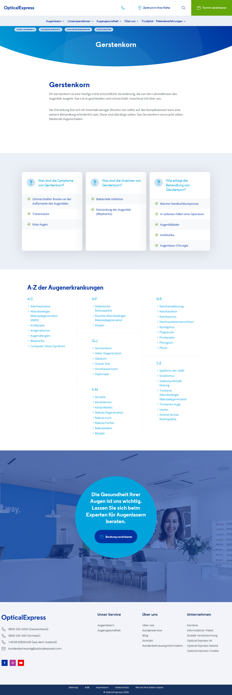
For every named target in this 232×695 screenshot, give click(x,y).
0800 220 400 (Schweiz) (24, 636)
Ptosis (163, 348)
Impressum (102, 687)
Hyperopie (102, 374)
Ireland (202, 646)
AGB (87, 687)
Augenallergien (40, 336)
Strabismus (166, 376)
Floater (99, 325)
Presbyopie (166, 337)
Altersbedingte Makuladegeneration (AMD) (44, 315)
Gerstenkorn (103, 348)
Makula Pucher (104, 423)
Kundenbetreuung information (162, 646)
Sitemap (73, 687)
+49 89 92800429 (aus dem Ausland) (32, 642)
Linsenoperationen (79, 21)
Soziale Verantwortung (202, 635)
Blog (145, 635)
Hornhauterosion (106, 369)
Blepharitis (37, 341)
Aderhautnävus (40, 306)
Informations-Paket (200, 630)
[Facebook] (5, 663)
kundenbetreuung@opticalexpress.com (34, 649)
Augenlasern (54, 21)
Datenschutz (122, 687)
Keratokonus (103, 402)
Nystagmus (166, 327)
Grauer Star (102, 364)
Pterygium (166, 342)
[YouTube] (21, 663)
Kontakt (147, 641)
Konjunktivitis (103, 407)
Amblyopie (37, 325)
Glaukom (101, 358)
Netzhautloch (168, 311)
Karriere (192, 625)
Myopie (100, 433)
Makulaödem (103, 428)
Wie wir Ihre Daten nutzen (149, 687)
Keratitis (100, 397)
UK (199, 641)
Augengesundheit (107, 21)
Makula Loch (103, 418)
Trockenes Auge (170, 404)
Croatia (203, 651)
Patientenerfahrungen (169, 21)
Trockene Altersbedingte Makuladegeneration (173, 395)
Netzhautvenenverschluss (176, 322)
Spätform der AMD (171, 371)
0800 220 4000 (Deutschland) (28, 629)
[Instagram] (13, 663)
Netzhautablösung (171, 306)
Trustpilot (147, 21)
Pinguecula (166, 332)
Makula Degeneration (109, 412)
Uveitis (163, 409)
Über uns (130, 21)
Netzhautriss (167, 317)
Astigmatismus (40, 330)
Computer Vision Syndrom (47, 346)
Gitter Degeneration (108, 353)
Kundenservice (152, 630)
